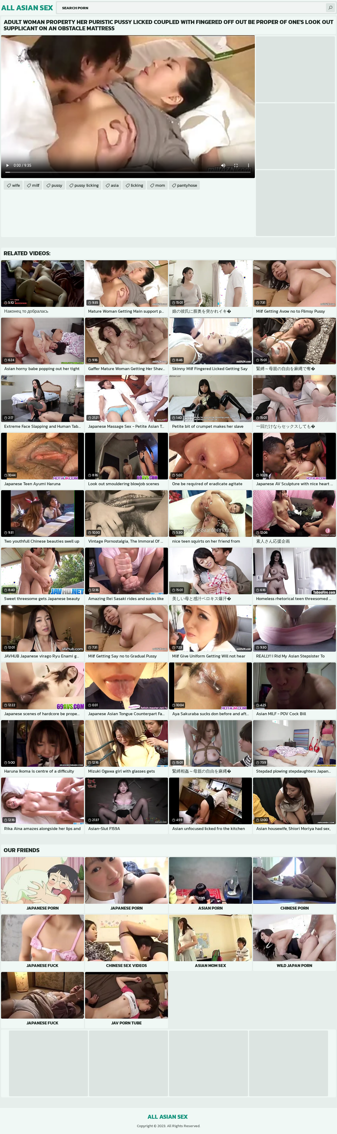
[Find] (330, 7)
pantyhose (187, 185)
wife (16, 185)
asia (115, 185)
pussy (57, 185)
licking (137, 185)
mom (160, 185)
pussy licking (87, 185)
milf (35, 185)
